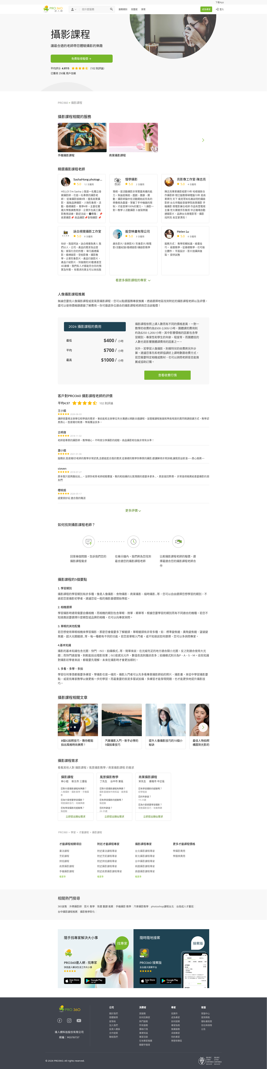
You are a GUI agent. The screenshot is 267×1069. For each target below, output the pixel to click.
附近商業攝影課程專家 (109, 871)
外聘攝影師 (75, 906)
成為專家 (206, 9)
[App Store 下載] (72, 983)
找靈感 (134, 9)
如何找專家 (144, 1017)
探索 (143, 9)
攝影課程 (76, 103)
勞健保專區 (176, 1040)
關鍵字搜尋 (144, 1044)
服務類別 (123, 9)
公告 (203, 1029)
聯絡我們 (113, 1036)
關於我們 (113, 1013)
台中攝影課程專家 (145, 861)
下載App (219, 2)
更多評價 (131, 510)
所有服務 (143, 1025)
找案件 (174, 1013)
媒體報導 (113, 1017)
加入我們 (113, 1025)
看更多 (62, 877)
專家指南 (175, 1025)
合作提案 (113, 1032)
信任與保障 (206, 1025)
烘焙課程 (64, 861)
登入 (222, 9)
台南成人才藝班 (185, 906)
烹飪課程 (64, 856)
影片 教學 (89, 906)
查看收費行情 (167, 375)
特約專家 (175, 1036)
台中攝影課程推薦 (68, 911)
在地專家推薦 (145, 1040)
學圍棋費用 (179, 856)
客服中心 (205, 1013)
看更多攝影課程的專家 (131, 280)
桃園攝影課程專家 (145, 866)
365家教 (62, 906)
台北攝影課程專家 (145, 851)
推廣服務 (175, 1029)
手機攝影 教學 (123, 906)
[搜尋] (111, 9)
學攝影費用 (179, 851)
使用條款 (205, 1017)
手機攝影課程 (66, 871)
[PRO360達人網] (59, 1021)
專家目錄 (143, 1036)
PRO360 (63, 103)
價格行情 (143, 1029)
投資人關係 (114, 1029)
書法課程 (64, 851)
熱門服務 (143, 1021)
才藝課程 (84, 832)
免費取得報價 (79, 58)
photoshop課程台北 (162, 906)
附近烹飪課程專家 (107, 856)
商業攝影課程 (66, 866)
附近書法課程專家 (107, 851)
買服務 (142, 1013)
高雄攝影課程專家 (145, 871)
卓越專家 (175, 1032)
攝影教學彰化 (87, 911)
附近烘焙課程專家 (107, 861)
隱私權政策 (206, 1021)
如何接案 (175, 1021)
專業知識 (143, 1032)
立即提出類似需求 (75, 816)
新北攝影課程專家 (145, 856)
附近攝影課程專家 (107, 866)
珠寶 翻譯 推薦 (105, 906)
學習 (73, 832)
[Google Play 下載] (93, 983)
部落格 (112, 1021)
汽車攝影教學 (141, 906)
